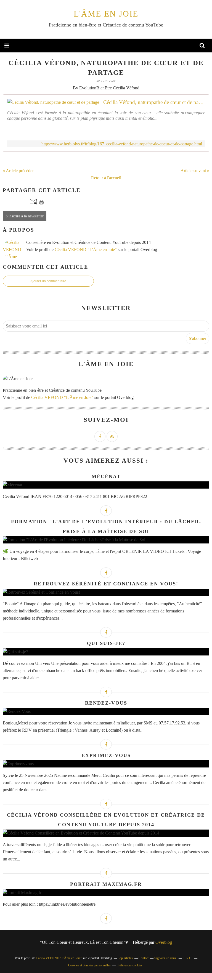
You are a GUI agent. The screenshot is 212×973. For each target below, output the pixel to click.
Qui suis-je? (106, 643)
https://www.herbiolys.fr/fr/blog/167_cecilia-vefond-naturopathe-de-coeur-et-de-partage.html (121, 144)
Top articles (125, 958)
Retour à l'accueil (106, 177)
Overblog (163, 942)
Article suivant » (195, 170)
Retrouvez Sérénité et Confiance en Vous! (106, 584)
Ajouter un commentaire (48, 281)
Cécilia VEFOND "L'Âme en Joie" (86, 249)
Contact (144, 958)
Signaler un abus (165, 958)
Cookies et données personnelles (89, 965)
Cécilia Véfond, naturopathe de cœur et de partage (154, 102)
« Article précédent (19, 170)
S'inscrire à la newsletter (25, 216)
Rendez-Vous (106, 703)
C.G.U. (187, 958)
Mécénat (106, 476)
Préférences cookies (129, 965)
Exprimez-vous (106, 755)
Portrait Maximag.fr (106, 884)
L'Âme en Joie (106, 13)
